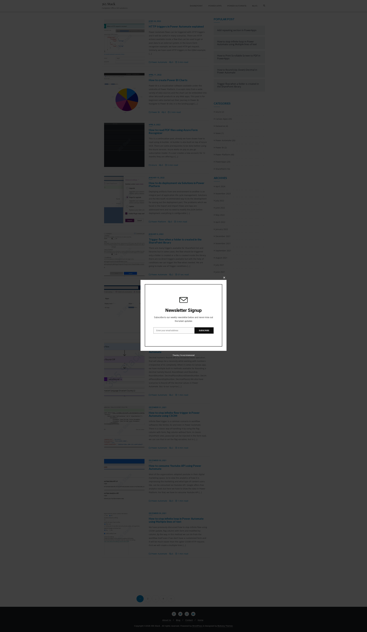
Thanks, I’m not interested (183, 355)
